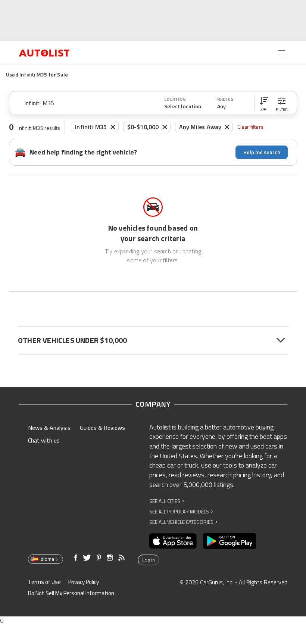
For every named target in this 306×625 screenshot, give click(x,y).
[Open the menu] (281, 53)
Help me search (261, 152)
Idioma (47, 559)
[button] (264, 103)
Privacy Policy (83, 582)
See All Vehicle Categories (183, 522)
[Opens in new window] (173, 541)
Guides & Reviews (102, 427)
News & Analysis (49, 427)
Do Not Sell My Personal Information (71, 593)
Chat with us (44, 440)
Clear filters (250, 127)
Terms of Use (44, 582)
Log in (148, 560)
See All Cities (166, 501)
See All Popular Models (181, 511)
